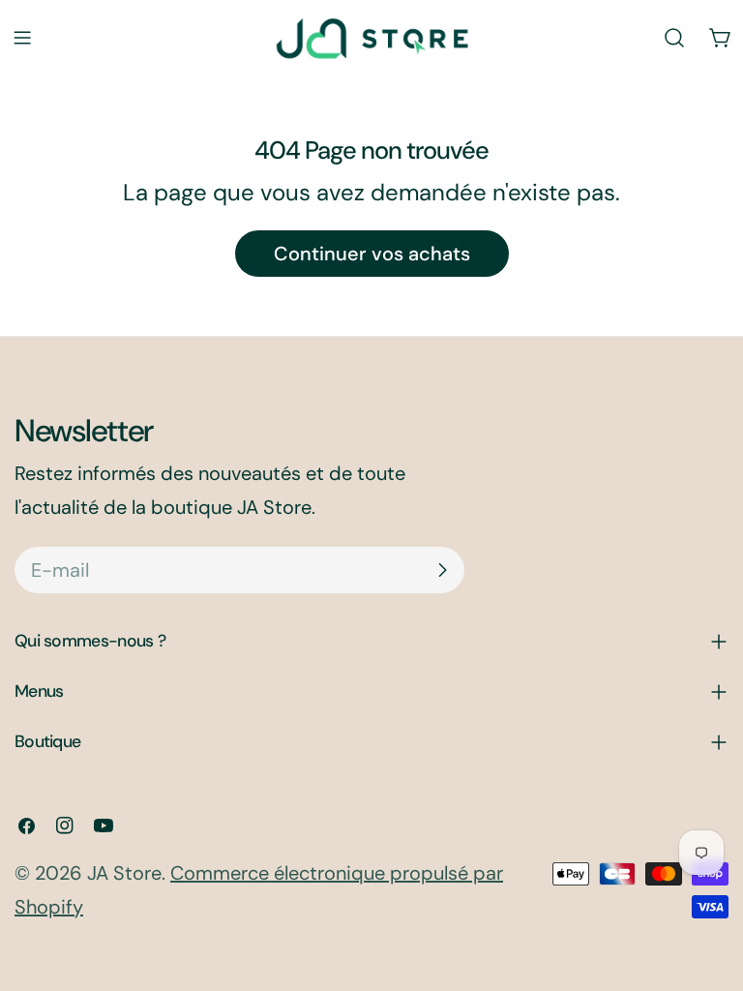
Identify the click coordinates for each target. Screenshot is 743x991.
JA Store (124, 873)
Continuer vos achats (372, 253)
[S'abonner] (442, 570)
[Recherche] (674, 37)
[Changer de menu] (22, 37)
